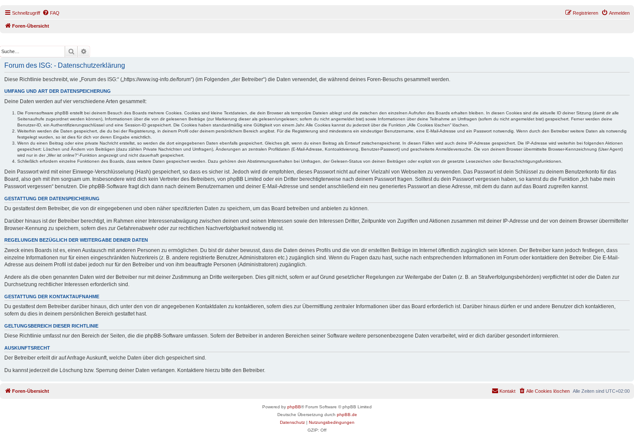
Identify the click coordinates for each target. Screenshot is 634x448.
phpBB (294, 406)
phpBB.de (347, 414)
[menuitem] (51, 13)
